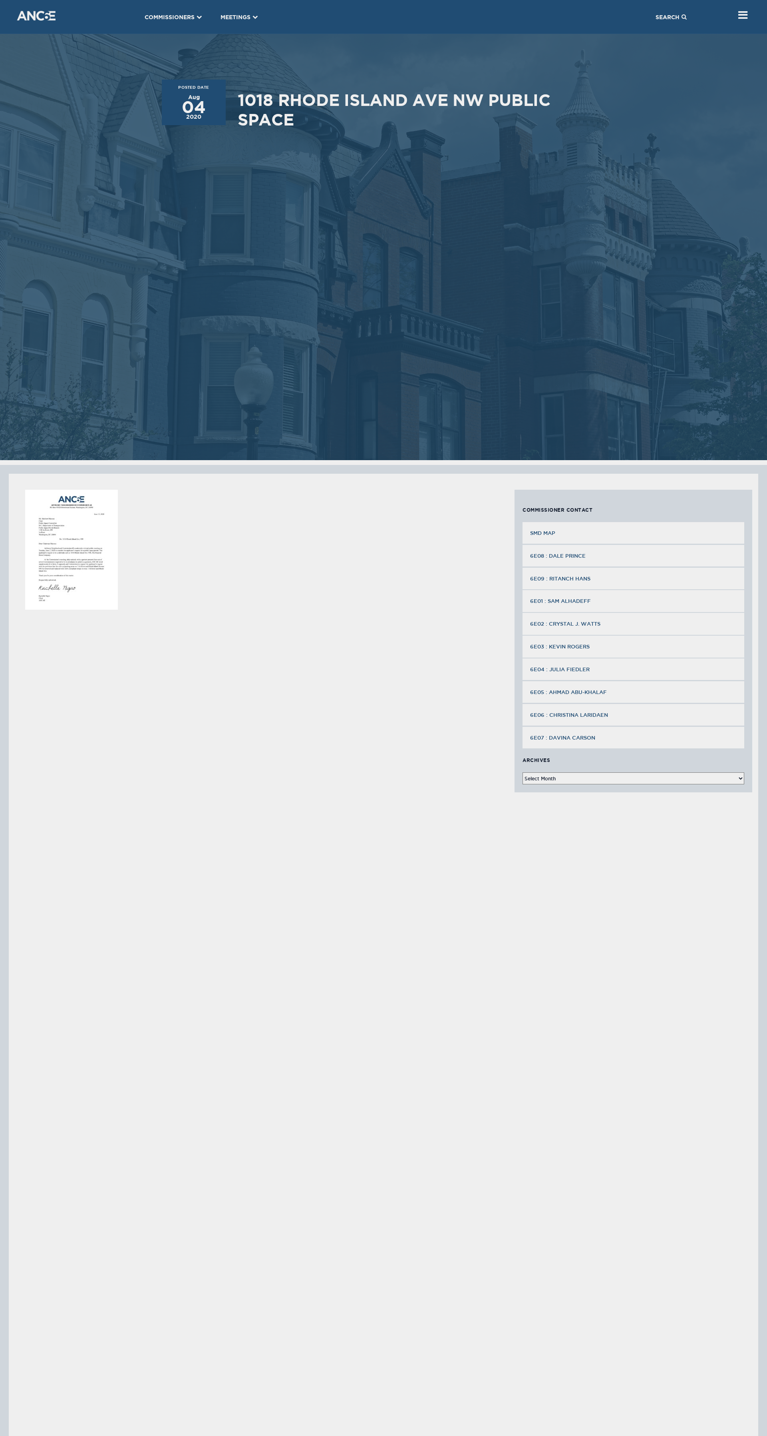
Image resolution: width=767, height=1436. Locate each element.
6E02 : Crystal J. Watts (565, 623)
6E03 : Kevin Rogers (560, 646)
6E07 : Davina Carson (562, 737)
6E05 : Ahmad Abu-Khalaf (568, 692)
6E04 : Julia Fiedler (560, 669)
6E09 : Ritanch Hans (560, 578)
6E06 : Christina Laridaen (569, 715)
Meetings (235, 17)
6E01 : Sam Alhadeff (560, 601)
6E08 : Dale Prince (558, 555)
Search (668, 17)
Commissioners (170, 17)
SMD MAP (542, 533)
